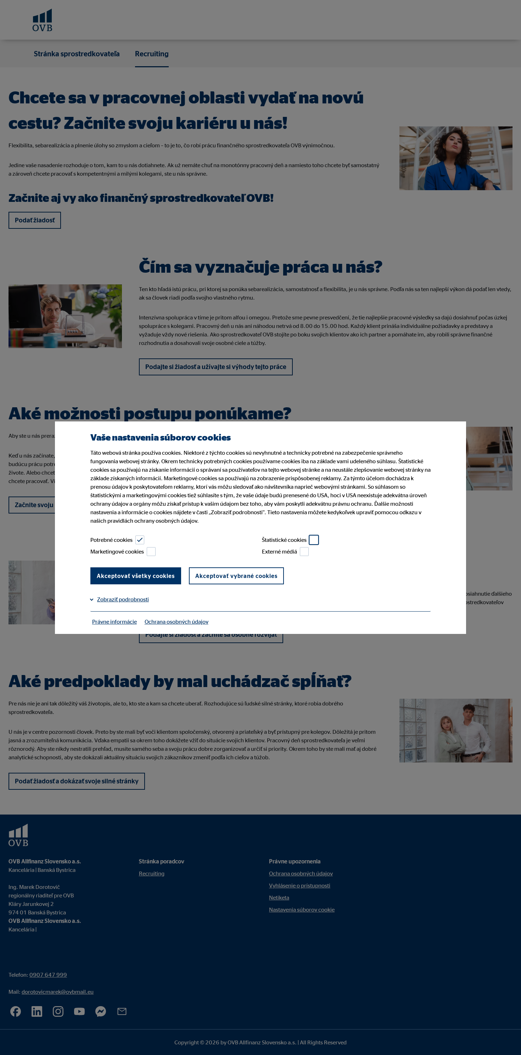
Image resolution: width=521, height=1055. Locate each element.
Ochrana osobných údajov (176, 621)
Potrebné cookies (111, 540)
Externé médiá (279, 551)
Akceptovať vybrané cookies (236, 576)
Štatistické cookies (284, 540)
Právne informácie (114, 621)
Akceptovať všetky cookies (136, 576)
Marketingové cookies (117, 551)
